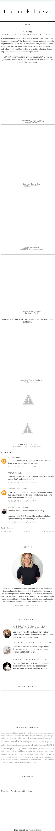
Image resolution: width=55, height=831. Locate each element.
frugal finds (49, 742)
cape (44, 736)
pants (46, 751)
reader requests (8, 754)
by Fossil (31, 313)
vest (7, 762)
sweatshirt (24, 760)
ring (18, 754)
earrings (26, 742)
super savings (6, 760)
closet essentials (43, 738)
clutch (51, 738)
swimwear (33, 760)
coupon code (10, 742)
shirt (42, 754)
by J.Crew (32, 120)
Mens (21, 733)
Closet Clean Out (7, 733)
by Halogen (31, 249)
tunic (47, 760)
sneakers (22, 757)
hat (37, 745)
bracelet (39, 736)
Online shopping (30, 733)
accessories (6, 735)
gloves (13, 745)
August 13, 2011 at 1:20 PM (22, 483)
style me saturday (32, 446)
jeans (30, 748)
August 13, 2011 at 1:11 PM (22, 467)
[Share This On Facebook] (13, 413)
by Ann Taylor (31, 380)
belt (14, 736)
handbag (32, 745)
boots (32, 735)
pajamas (40, 751)
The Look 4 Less (27, 11)
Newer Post (47, 532)
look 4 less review (8, 751)
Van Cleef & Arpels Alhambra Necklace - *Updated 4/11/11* (29, 627)
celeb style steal (8, 738)
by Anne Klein (31, 248)
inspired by (14, 748)
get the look (6, 745)
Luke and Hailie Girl (16, 489)
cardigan (50, 736)
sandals (30, 754)
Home (27, 25)
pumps (51, 751)
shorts (3, 757)
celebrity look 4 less (26, 738)
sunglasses (49, 757)
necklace (21, 751)
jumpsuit (43, 748)
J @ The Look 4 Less (16, 507)
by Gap (31, 184)
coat (3, 742)
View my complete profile (27, 605)
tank (39, 759)
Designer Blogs (34, 830)
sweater (15, 759)
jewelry (36, 748)
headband (42, 745)
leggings (50, 748)
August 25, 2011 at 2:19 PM (22, 501)
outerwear (31, 751)
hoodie (3, 748)
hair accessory (21, 745)
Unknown (11, 457)
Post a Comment (7, 528)
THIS (12, 319)
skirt (9, 757)
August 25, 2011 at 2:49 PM (22, 522)
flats (32, 741)
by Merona (31, 186)
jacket (24, 748)
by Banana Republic (31, 311)
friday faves (39, 742)
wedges (18, 762)
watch (11, 762)
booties (25, 735)
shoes (50, 754)
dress (18, 741)
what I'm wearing (29, 762)
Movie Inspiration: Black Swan (30, 659)
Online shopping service (46, 733)
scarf (37, 754)
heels (50, 744)
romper (24, 754)
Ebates (15, 733)
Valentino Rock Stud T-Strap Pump (32, 643)
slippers (14, 757)
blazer (18, 736)
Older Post (7, 532)
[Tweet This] (28, 413)
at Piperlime (31, 122)
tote (43, 760)
